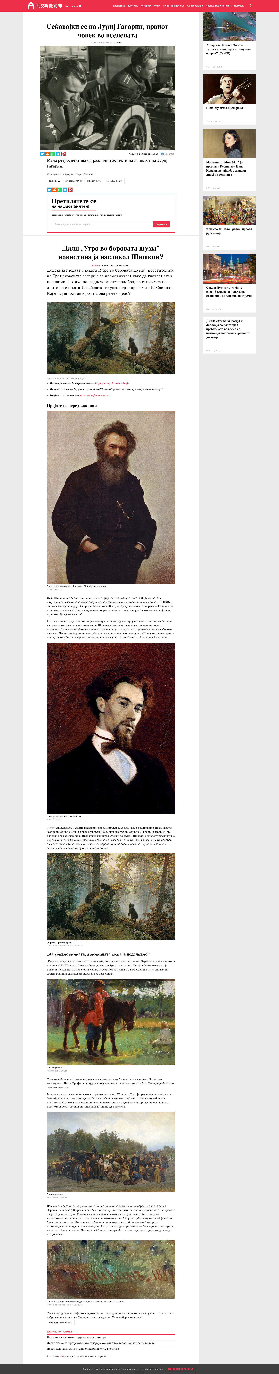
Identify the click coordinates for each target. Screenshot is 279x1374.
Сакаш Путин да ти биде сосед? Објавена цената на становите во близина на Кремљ (229, 292)
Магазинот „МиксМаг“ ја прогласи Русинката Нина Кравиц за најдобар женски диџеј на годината (226, 169)
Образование (195, 5)
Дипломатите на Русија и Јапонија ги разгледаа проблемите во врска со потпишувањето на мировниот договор (228, 329)
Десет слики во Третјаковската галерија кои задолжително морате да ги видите (101, 1343)
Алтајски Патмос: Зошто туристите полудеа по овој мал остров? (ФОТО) (228, 49)
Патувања (238, 5)
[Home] (31, 6)
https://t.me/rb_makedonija (112, 383)
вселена (54, 181)
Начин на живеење (173, 5)
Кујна (157, 5)
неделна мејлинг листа (94, 395)
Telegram (169, 154)
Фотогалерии (114, 181)
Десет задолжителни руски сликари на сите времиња (83, 1348)
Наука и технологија (217, 5)
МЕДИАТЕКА (94, 181)
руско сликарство (60, 1322)
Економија (119, 5)
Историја (146, 5)
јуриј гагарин (73, 181)
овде (63, 1356)
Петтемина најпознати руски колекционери (76, 1337)
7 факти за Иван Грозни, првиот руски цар (229, 231)
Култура (133, 5)
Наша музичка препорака (224, 108)
